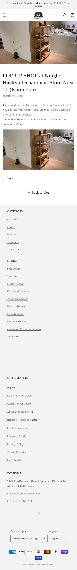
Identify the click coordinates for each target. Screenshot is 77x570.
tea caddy (13, 219)
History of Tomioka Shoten (22, 420)
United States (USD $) (25, 538)
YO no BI (13, 336)
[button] (4, 15)
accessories (14, 249)
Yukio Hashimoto (17, 298)
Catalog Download (17, 428)
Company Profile (16, 436)
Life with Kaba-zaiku (19, 395)
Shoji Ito (12, 276)
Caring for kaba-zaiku (19, 403)
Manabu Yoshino (17, 321)
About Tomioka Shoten (20, 411)
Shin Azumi (14, 268)
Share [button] (10, 178)
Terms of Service (16, 452)
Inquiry (11, 387)
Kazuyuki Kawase (18, 291)
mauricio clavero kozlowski (24, 329)
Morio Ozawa (15, 283)
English (55, 538)
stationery (13, 241)
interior (11, 234)
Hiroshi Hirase (16, 306)
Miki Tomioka (15, 313)
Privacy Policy (15, 444)
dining (11, 226)
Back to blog (41, 192)
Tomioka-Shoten (34, 564)
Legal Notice (14, 460)
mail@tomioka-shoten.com (23, 493)
